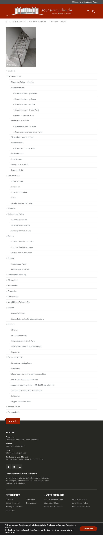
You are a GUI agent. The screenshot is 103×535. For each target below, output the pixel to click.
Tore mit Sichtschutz (19, 192)
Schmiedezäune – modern (24, 105)
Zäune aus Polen (14, 76)
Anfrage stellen (14, 407)
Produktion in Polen (19, 335)
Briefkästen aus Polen (81, 507)
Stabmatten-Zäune (51, 503)
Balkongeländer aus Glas (21, 231)
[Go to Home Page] (7, 22)
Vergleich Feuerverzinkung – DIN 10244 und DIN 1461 (32, 385)
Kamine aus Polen (79, 499)
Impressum (15, 352)
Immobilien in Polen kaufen (19, 302)
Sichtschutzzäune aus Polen (22, 137)
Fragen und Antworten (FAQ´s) (23, 341)
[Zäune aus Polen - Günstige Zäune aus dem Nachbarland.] (41, 11)
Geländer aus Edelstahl (20, 225)
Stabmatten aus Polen (20, 121)
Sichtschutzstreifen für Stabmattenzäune (27, 319)
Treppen (11, 258)
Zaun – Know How (15, 357)
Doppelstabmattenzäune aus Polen (28, 132)
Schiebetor (15, 187)
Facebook (8, 466)
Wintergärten (13, 280)
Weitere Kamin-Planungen (21, 253)
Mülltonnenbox (13, 297)
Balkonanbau (13, 286)
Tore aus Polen (14, 176)
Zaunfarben (15, 369)
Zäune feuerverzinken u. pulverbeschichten (28, 374)
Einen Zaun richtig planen (21, 363)
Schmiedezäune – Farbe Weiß (26, 110)
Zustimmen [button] (88, 528)
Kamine (11, 236)
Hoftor (13, 198)
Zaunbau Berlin (17, 170)
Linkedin (19, 466)
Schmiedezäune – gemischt (25, 94)
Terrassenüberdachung (17, 275)
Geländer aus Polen (16, 214)
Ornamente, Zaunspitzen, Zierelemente (26, 391)
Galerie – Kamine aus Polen (22, 242)
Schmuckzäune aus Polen (24, 148)
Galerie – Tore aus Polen (24, 116)
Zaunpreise (30, 499)
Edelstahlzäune (17, 154)
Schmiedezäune (17, 88)
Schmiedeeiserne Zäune (53, 499)
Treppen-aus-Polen (18, 264)
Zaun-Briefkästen (18, 313)
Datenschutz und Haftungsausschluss (26, 346)
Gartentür (11, 209)
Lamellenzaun (16, 159)
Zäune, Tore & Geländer (53, 507)
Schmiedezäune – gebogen (25, 99)
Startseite (12, 71)
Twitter (14, 466)
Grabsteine (12, 291)
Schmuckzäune (17, 143)
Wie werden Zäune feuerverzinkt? (24, 380)
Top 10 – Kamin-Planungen (22, 247)
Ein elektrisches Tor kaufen (22, 203)
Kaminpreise (31, 503)
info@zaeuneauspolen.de (16, 453)
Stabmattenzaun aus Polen (25, 127)
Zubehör (11, 308)
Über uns (11, 324)
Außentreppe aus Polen (20, 269)
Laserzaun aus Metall (19, 165)
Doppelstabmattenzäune (20, 402)
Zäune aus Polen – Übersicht (22, 82)
